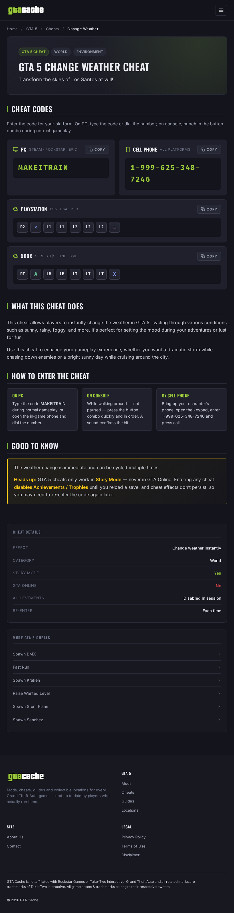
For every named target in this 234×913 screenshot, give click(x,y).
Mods (127, 783)
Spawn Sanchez (28, 719)
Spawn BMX (24, 653)
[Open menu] (221, 10)
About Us (15, 837)
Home (12, 28)
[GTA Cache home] (26, 10)
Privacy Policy (134, 837)
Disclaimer (131, 855)
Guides (128, 801)
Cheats (52, 28)
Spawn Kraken (26, 680)
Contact (14, 846)
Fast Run (21, 667)
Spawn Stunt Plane (30, 706)
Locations (130, 810)
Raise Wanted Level (31, 693)
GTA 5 (31, 28)
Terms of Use (134, 846)
